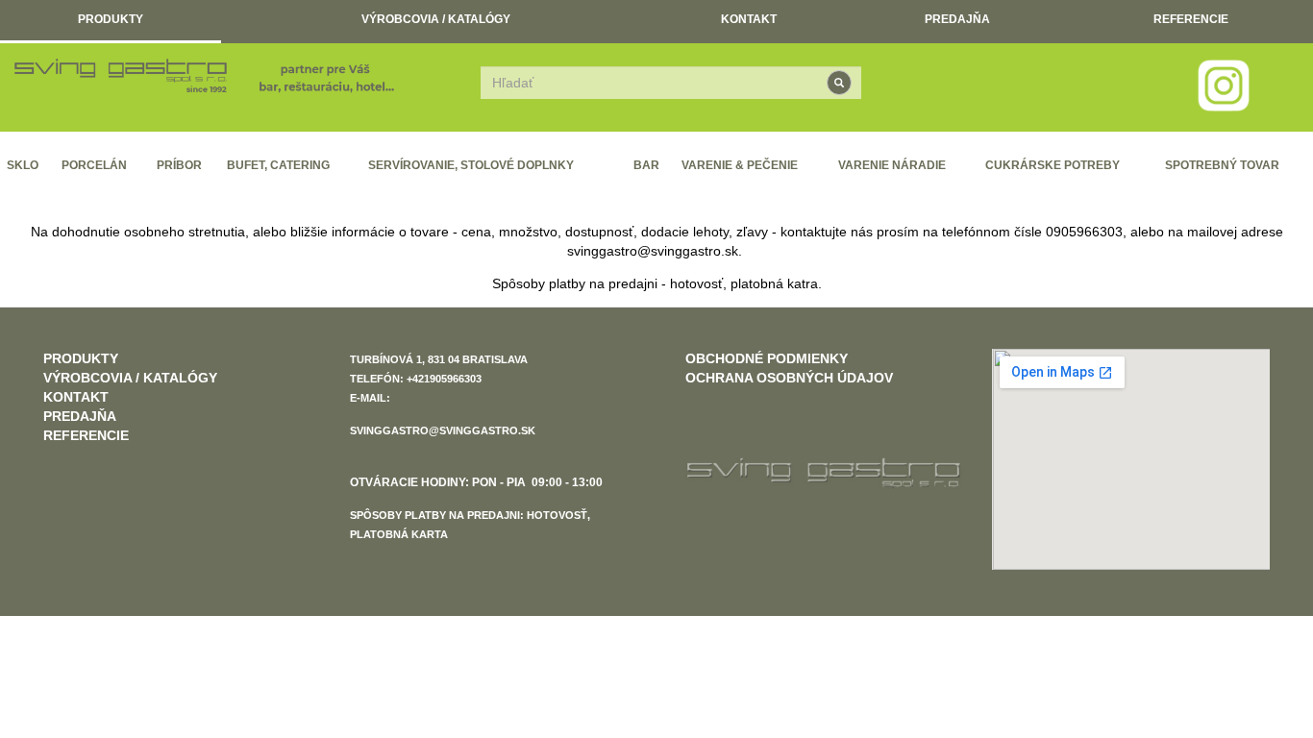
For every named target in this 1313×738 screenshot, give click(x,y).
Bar (646, 165)
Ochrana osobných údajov (789, 377)
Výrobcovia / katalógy (435, 19)
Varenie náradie (892, 165)
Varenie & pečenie (739, 165)
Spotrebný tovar (1222, 165)
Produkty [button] (110, 19)
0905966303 (1084, 231)
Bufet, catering (278, 165)
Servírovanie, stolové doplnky (471, 165)
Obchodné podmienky (766, 358)
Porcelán (94, 165)
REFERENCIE (1190, 19)
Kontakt (749, 19)
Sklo (22, 165)
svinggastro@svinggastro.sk (652, 250)
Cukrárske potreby (1052, 165)
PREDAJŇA (957, 19)
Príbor (179, 165)
